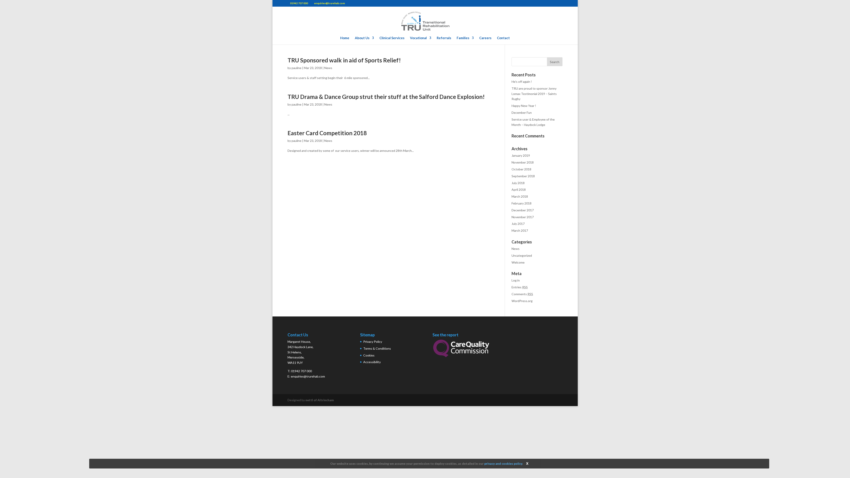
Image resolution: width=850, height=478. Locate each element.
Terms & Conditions (377, 348)
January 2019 (521, 155)
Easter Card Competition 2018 (327, 133)
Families (463, 38)
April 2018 (519, 189)
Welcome (518, 262)
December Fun (522, 112)
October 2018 (521, 169)
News (328, 68)
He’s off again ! (522, 81)
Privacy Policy (372, 341)
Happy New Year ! (524, 106)
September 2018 (523, 176)
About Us (362, 38)
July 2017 (518, 224)
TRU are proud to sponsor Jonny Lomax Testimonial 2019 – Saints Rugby (534, 94)
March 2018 (520, 196)
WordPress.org (522, 301)
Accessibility (372, 362)
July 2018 (518, 183)
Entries (520, 287)
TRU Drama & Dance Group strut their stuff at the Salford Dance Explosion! (386, 96)
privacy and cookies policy (503, 463)
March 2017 (520, 230)
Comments (522, 294)
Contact (503, 38)
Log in (516, 280)
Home (344, 38)
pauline (296, 68)
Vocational (418, 38)
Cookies (369, 355)
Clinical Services (391, 38)
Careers (485, 38)
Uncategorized (522, 255)
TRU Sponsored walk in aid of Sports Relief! (344, 60)
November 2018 (523, 162)
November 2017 (523, 217)
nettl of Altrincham (319, 400)
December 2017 (523, 210)
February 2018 (521, 203)
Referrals (444, 38)
